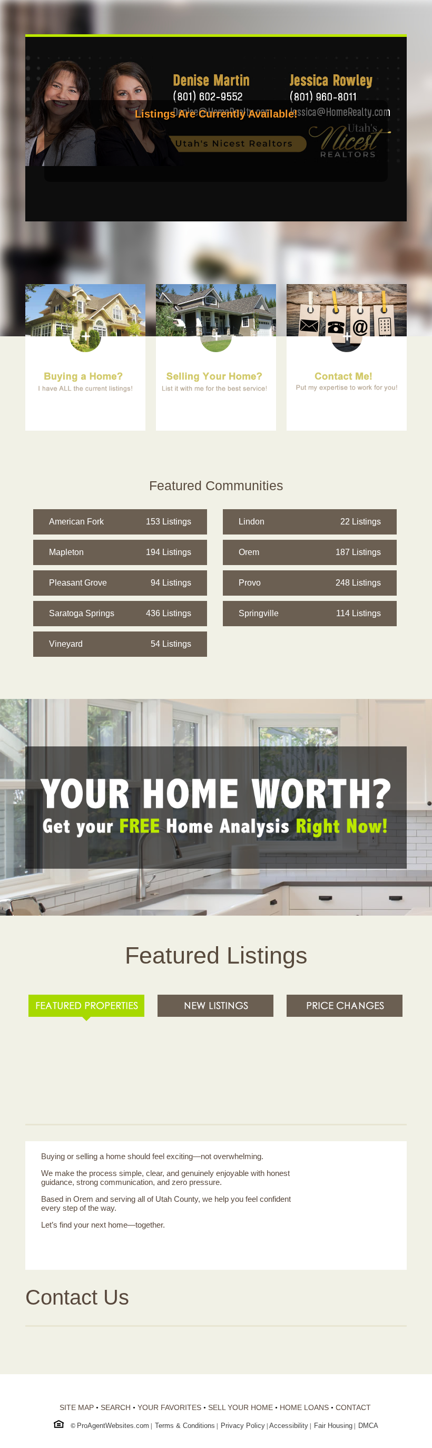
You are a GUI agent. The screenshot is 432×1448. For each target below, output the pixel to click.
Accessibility (288, 1426)
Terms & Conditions (185, 1426)
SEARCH (116, 1407)
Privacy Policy (243, 1426)
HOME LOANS (304, 1407)
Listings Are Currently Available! (216, 114)
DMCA (368, 1426)
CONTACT (353, 1407)
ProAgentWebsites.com (113, 1426)
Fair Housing (333, 1426)
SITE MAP (77, 1407)
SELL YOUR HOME (240, 1407)
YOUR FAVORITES (169, 1407)
